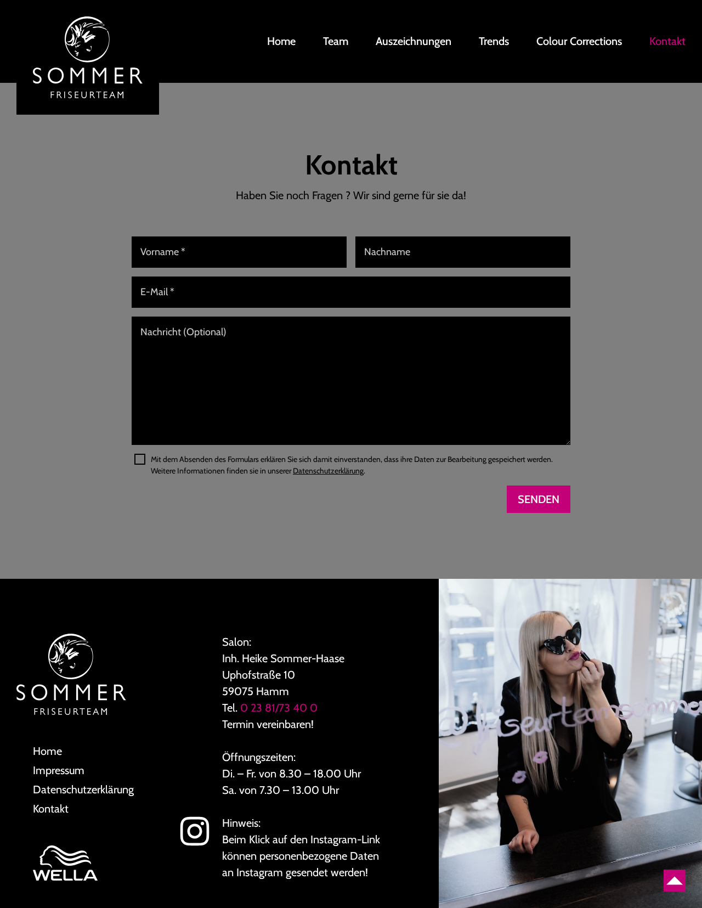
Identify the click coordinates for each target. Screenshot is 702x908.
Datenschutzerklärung (328, 471)
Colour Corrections (579, 41)
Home (281, 41)
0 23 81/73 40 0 (279, 707)
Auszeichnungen (413, 41)
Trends (494, 41)
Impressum (58, 770)
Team (335, 41)
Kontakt (667, 41)
